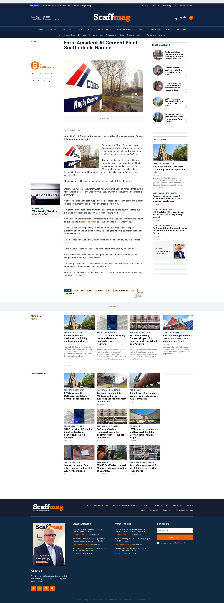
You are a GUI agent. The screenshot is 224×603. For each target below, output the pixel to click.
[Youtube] (52, 588)
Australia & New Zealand (165, 193)
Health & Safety (72, 462)
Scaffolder (100, 290)
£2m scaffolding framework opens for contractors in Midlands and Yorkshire (177, 338)
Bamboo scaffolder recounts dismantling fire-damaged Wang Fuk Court (174, 117)
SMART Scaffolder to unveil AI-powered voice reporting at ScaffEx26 (111, 468)
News (34, 41)
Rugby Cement (121, 290)
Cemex (133, 290)
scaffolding (86, 290)
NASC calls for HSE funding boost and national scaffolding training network (168, 214)
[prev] (100, 5)
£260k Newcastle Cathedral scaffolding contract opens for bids (174, 102)
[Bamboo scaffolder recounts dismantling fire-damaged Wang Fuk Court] (158, 117)
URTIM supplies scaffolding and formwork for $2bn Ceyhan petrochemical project (144, 433)
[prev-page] (65, 364)
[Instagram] (39, 588)
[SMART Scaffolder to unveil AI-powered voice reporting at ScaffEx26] (112, 452)
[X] (44, 80)
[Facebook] (38, 80)
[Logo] (112, 17)
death (75, 290)
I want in (173, 537)
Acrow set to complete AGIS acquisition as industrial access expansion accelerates (167, 198)
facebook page (89, 222)
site (72, 222)
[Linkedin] (33, 80)
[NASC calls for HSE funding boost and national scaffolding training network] (112, 322)
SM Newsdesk (47, 67)
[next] (103, 5)
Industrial (135, 426)
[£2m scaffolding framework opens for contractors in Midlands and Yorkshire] (178, 322)
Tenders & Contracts (163, 163)
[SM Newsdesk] (35, 65)
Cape (110, 290)
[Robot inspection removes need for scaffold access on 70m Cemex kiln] (145, 380)
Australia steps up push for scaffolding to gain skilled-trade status (175, 71)
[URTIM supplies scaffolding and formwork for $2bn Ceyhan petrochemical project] (145, 416)
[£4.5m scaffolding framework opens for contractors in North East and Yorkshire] (158, 55)
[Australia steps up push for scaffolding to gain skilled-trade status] (158, 70)
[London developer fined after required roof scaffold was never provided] (158, 86)
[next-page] (69, 364)
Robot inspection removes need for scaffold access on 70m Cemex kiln (144, 396)
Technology (136, 390)
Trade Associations (162, 209)
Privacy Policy (183, 543)
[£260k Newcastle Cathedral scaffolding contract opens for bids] (158, 101)
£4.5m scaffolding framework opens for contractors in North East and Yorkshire (174, 55)
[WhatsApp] (49, 80)
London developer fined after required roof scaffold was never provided (173, 86)
